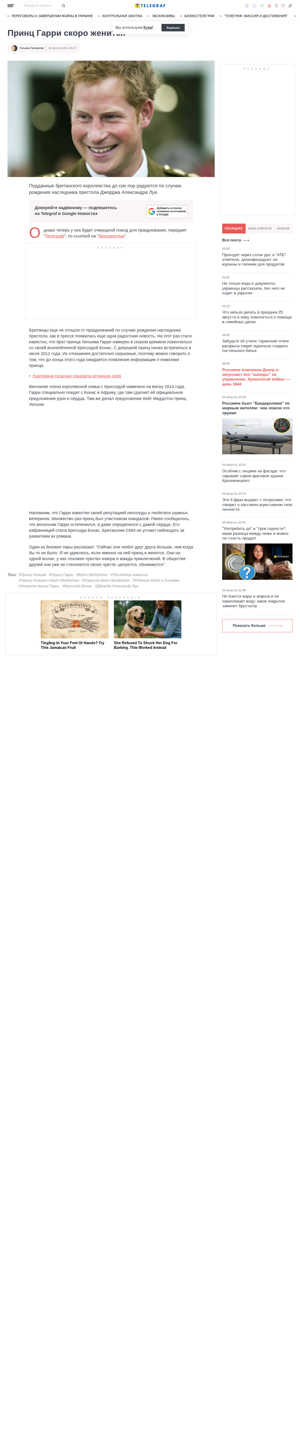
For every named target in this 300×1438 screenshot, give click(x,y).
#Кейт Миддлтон (91, 575)
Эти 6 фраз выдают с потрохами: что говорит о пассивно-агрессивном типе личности (257, 505)
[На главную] (150, 6)
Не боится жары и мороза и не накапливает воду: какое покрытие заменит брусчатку (253, 601)
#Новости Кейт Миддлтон (106, 580)
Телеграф (54, 236)
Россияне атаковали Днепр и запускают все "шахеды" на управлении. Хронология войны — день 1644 (256, 377)
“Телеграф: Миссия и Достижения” (256, 16)
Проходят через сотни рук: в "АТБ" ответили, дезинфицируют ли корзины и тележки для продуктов (254, 259)
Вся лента (231, 240)
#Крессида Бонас (77, 586)
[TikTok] (290, 5)
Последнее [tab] (234, 228)
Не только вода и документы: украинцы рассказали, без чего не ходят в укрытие (253, 288)
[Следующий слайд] (295, 16)
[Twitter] (276, 6)
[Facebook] (247, 5)
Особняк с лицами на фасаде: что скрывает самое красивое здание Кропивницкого (253, 476)
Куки (147, 28)
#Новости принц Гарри (39, 586)
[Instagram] (283, 5)
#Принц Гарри (61, 575)
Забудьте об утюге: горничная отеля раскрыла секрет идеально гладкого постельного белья (255, 346)
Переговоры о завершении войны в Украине (52, 16)
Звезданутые (111, 236)
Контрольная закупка (122, 16)
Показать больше (249, 626)
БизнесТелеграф (199, 16)
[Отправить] (63, 5)
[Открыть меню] (11, 6)
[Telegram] (262, 5)
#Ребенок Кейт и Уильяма (156, 580)
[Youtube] (269, 5)
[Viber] (254, 5)
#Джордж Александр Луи (117, 586)
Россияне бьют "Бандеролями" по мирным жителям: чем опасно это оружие (256, 408)
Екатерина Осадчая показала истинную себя (77, 376)
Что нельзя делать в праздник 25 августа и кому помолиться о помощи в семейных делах (257, 317)
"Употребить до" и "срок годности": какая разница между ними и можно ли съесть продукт (255, 533)
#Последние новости (129, 575)
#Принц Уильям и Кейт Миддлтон (49, 580)
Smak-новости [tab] (260, 228)
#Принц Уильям (32, 575)
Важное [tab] (283, 228)
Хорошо (173, 28)
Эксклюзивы (163, 16)
